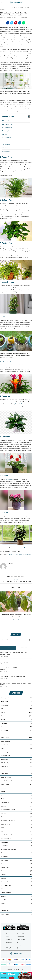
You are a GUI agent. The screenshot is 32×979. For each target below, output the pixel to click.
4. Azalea (5, 147)
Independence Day (16, 838)
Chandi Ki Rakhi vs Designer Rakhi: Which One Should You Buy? (15, 684)
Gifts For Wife (16, 770)
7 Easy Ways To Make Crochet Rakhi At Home (12, 676)
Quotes (16, 871)
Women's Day (16, 759)
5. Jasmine (7, 151)
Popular (24, 648)
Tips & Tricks (16, 860)
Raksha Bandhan (16, 737)
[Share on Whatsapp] (23, 22)
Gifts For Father (16, 802)
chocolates (16, 900)
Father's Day (16, 752)
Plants (16, 716)
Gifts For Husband (16, 777)
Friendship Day (16, 763)
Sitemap (19, 945)
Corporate (16, 874)
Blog (18, 942)
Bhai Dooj (16, 806)
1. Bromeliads (7, 137)
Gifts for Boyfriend (16, 892)
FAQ (7, 936)
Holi (16, 831)
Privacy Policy (9, 947)
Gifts (16, 708)
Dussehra (16, 903)
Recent (8, 648)
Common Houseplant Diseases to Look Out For (16, 615)
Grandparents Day (16, 885)
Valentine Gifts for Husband (16, 820)
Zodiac (16, 799)
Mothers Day (16, 730)
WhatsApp (9, 942)
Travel (16, 827)
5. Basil (5, 134)
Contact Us (9, 939)
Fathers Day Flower (16, 907)
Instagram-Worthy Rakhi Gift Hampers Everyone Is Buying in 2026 (14, 668)
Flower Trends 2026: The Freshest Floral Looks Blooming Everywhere (13, 653)
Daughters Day (16, 881)
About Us (8, 933)
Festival (16, 817)
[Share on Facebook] (7, 22)
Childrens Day (16, 853)
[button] (1, 605)
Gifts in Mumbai (16, 910)
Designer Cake (16, 914)
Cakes (16, 712)
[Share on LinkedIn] (19, 22)
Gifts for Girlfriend (16, 889)
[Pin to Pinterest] (15, 22)
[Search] (30, 2)
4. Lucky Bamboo (8, 130)
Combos (16, 863)
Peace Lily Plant (19, 403)
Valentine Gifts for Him (16, 835)
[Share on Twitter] (11, 22)
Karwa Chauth (16, 784)
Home (1, 8)
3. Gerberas (6, 144)
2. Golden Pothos (8, 124)
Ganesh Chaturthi (16, 867)
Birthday (16, 734)
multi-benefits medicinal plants (19, 547)
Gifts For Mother (16, 741)
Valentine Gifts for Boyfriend (16, 849)
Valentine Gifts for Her (16, 781)
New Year (16, 813)
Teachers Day (16, 856)
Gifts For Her (16, 766)
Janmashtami (16, 845)
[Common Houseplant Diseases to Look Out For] (16, 601)
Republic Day (16, 842)
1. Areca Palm (7, 120)
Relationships (16, 701)
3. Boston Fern (7, 127)
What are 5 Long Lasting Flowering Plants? (20, 554)
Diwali (16, 727)
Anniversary (16, 723)
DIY (16, 795)
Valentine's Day (16, 745)
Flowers (16, 719)
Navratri (16, 791)
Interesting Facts (16, 755)
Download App (20, 936)
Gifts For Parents (16, 824)
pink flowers (9, 479)
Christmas (16, 788)
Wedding (16, 896)
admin (3, 17)
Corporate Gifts (21, 939)
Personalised (16, 705)
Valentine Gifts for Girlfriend (16, 809)
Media (7, 945)
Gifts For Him (16, 773)
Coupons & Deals (21, 933)
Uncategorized (16, 698)
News (16, 748)
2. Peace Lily (6, 141)
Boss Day (16, 878)
